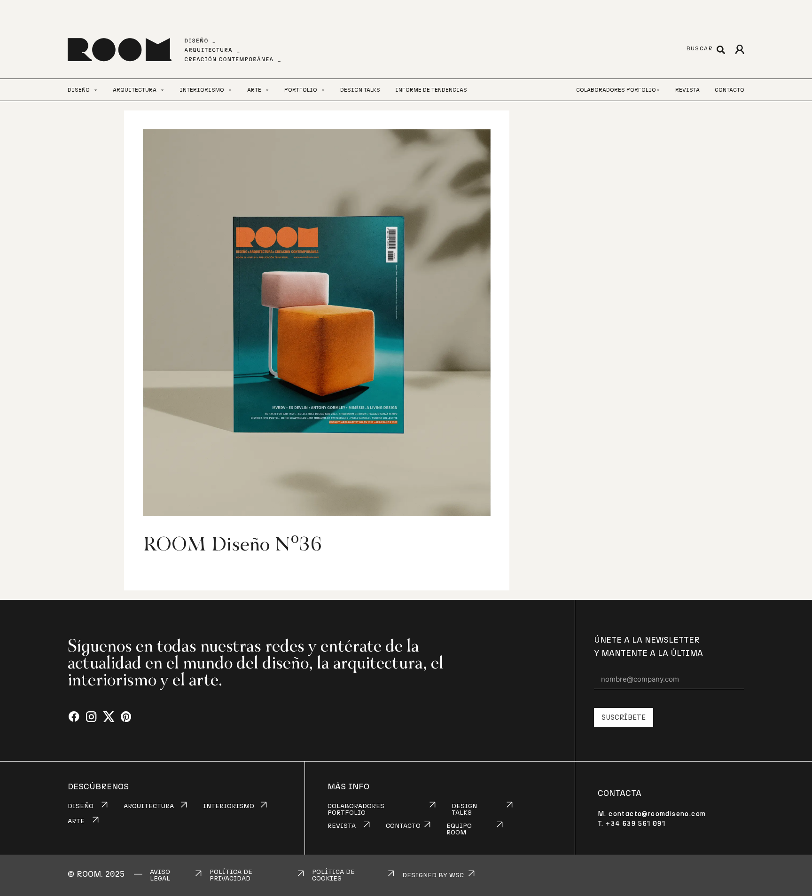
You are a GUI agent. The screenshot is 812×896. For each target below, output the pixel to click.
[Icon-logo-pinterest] (126, 717)
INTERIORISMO (228, 806)
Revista (687, 90)
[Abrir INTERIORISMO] (230, 90)
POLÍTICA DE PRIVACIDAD (231, 875)
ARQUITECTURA (149, 806)
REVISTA (342, 826)
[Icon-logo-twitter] (108, 717)
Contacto (729, 90)
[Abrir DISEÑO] (96, 90)
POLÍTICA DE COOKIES (333, 875)
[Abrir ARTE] (267, 90)
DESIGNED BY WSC (433, 875)
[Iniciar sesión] (739, 50)
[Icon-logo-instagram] (91, 717)
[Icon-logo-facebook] (74, 717)
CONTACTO (403, 826)
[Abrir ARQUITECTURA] (162, 90)
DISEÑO (81, 806)
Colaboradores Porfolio (616, 90)
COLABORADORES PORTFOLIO (356, 809)
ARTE (76, 821)
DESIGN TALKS (464, 809)
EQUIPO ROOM (459, 829)
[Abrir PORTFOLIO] (323, 90)
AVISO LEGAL (160, 875)
